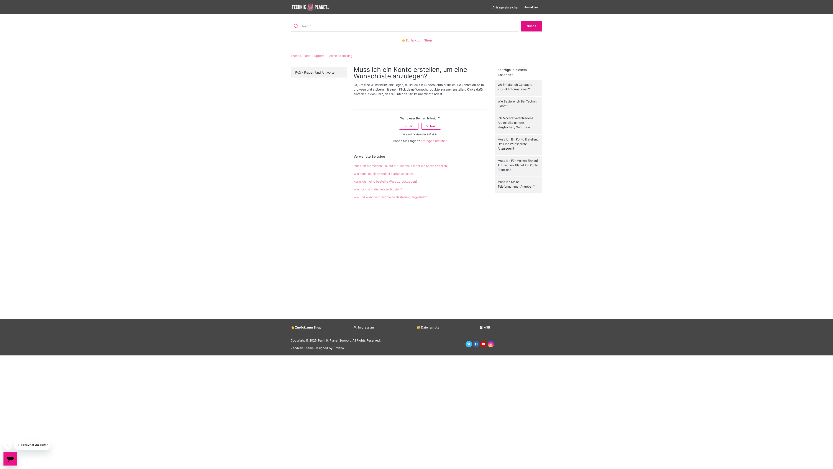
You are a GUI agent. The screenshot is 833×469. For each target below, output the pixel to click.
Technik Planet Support (307, 56)
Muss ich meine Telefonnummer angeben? (516, 184)
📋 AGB (484, 327)
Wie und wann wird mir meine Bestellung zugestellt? (390, 197)
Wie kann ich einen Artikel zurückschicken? (384, 173)
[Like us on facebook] (476, 344)
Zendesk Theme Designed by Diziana (317, 348)
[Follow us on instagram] (491, 344)
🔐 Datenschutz (427, 327)
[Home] (310, 7)
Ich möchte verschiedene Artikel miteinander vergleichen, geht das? (515, 122)
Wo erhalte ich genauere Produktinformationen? (515, 87)
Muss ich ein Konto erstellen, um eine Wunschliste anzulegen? (518, 143)
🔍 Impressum (364, 327)
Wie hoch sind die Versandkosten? (378, 189)
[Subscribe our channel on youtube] (483, 344)
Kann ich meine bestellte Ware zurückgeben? (385, 181)
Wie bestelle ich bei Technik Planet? (517, 103)
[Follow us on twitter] (469, 344)
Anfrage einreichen (505, 7)
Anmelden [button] (531, 7)
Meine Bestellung (340, 56)
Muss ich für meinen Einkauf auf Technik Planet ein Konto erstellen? (518, 165)
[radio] (408, 126)
